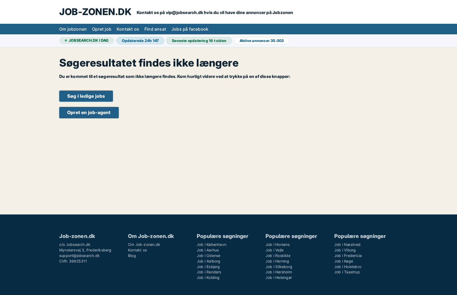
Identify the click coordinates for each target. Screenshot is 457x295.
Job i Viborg (345, 250)
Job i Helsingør (279, 277)
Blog (132, 255)
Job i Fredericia (348, 255)
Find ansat (155, 29)
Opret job (101, 29)
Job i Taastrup (347, 272)
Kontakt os (128, 29)
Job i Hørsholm (279, 272)
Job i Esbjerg (208, 266)
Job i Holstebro (347, 266)
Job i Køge (343, 261)
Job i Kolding (208, 277)
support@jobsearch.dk (79, 255)
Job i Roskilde (278, 255)
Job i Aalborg (209, 261)
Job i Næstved (347, 244)
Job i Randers (209, 272)
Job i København (211, 244)
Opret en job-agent (89, 112)
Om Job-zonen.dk (144, 244)
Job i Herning (277, 261)
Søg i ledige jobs (86, 96)
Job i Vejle (275, 250)
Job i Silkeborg (279, 266)
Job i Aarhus (208, 250)
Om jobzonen (73, 29)
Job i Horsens (278, 244)
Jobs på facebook (189, 29)
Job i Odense (208, 255)
